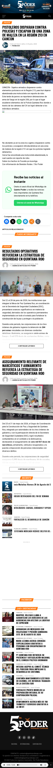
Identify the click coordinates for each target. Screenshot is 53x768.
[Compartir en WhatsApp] (19, 221)
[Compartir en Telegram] (25, 221)
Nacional (14, 744)
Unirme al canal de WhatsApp (30, 203)
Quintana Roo (37, 744)
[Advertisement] (26, 569)
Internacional (25, 744)
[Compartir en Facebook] (6, 221)
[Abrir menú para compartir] (31, 221)
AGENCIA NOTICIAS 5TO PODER (24, 266)
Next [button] (50, 6)
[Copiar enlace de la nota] (38, 221)
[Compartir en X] (12, 221)
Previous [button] (3, 6)
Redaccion (16, 46)
